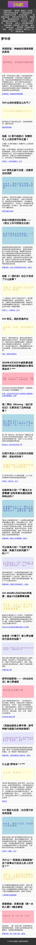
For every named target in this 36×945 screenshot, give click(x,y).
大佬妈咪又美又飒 (9, 15)
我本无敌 (9, 23)
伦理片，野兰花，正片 (10, 481)
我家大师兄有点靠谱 (11, 13)
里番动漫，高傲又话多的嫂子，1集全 (15, 584)
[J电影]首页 (8, 11)
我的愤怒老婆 (7, 127)
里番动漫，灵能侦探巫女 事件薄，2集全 (16, 755)
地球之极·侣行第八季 (19, 17)
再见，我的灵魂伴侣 (9, 354)
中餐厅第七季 (7, 670)
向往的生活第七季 (8, 717)
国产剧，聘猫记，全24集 (23, 11)
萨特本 (4, 801)
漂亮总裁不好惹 (7, 211)
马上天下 (25, 19)
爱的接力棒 (20, 31)
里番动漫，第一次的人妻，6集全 (13, 933)
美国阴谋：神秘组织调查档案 (12, 94)
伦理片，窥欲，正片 (9, 851)
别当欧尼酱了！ (24, 15)
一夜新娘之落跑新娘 (9, 895)
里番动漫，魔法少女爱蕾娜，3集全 (14, 538)
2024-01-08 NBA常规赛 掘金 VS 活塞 (15, 627)
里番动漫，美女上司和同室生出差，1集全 (17, 267)
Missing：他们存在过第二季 (12, 444)
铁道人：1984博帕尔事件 (24, 23)
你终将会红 (10, 27)
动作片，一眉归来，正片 (11, 310)
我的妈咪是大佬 (13, 19)
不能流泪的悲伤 (26, 13)
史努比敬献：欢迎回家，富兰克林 (16, 25)
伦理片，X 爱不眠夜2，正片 (12, 161)
